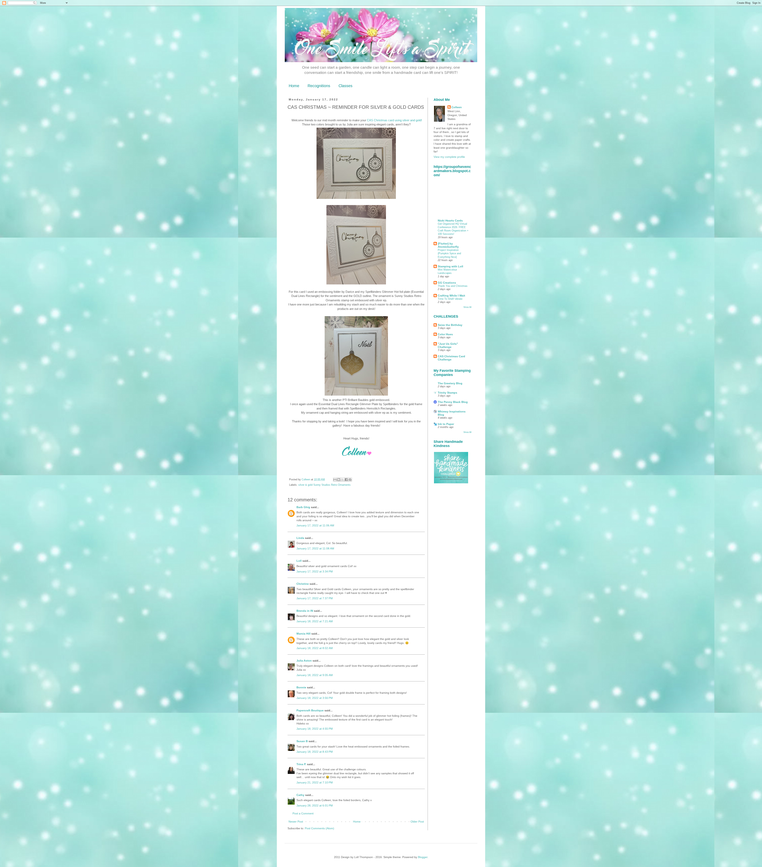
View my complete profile (449, 156)
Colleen (456, 107)
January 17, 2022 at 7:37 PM (314, 598)
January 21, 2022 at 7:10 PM (314, 782)
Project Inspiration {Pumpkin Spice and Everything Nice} (449, 253)
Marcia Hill (303, 633)
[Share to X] (342, 480)
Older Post (417, 821)
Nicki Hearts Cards (450, 220)
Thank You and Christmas (453, 285)
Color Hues (445, 334)
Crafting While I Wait (451, 295)
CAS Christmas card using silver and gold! (394, 120)
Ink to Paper (446, 424)
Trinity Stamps (447, 392)
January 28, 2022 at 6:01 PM (314, 805)
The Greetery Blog (450, 383)
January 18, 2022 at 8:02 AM (314, 648)
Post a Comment (303, 813)
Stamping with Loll (450, 266)
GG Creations (447, 282)
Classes (345, 86)
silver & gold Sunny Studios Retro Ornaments (324, 485)
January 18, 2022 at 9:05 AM (314, 675)
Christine (302, 583)
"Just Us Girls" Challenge (448, 345)
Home (294, 86)
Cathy (300, 795)
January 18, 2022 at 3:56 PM (314, 697)
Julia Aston (304, 660)
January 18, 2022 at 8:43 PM (314, 751)
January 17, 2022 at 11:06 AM (315, 525)
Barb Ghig (303, 507)
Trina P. (301, 764)
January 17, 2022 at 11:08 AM (315, 548)
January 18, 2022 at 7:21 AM (314, 621)
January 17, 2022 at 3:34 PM (314, 571)
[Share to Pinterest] (350, 480)
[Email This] (335, 480)
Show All (467, 307)
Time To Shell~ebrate (450, 298)
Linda (300, 537)
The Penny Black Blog (453, 402)
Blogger (422, 857)
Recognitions (319, 86)
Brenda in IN (304, 610)
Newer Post (296, 821)
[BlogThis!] (339, 480)
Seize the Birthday (450, 325)
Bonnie (301, 687)
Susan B (302, 741)
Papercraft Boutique (310, 710)
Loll (299, 560)
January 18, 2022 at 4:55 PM (314, 728)
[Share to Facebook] (346, 480)
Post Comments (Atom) (319, 828)
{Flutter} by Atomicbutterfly (448, 245)
